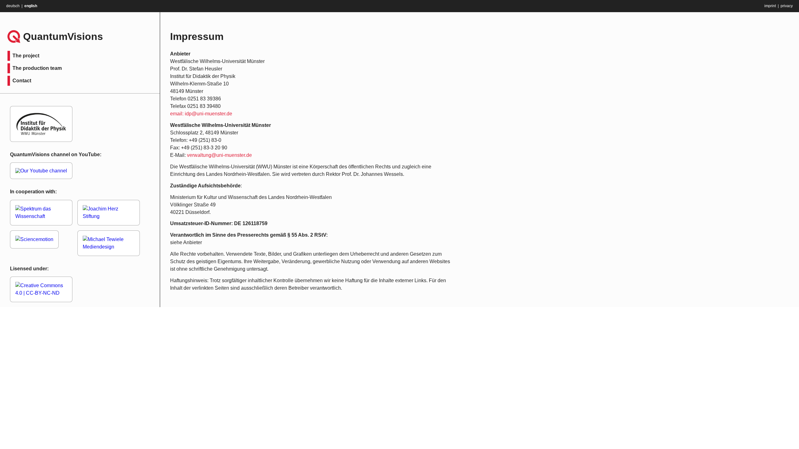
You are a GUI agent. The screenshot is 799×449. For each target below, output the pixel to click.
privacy (787, 6)
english (30, 6)
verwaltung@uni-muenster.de (219, 155)
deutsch (13, 6)
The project (25, 55)
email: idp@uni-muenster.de (201, 113)
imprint (770, 6)
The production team (37, 68)
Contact (21, 80)
